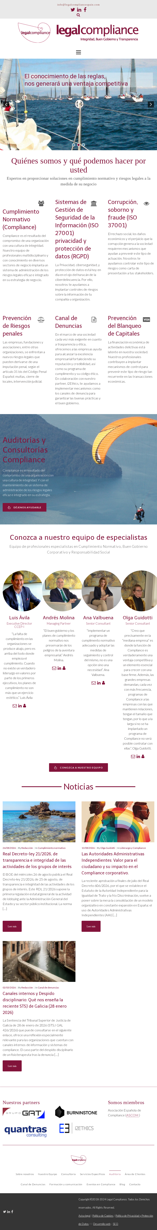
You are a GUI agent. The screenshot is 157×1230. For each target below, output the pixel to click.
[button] (6, 104)
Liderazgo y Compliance (133, 847)
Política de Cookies (102, 1215)
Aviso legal (84, 1215)
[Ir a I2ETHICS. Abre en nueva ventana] (76, 1128)
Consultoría (68, 1174)
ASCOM (132, 1115)
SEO (115, 1224)
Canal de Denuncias (33, 1184)
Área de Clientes (135, 1174)
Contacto (134, 1184)
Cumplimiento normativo (51, 847)
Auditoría (115, 1174)
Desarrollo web (101, 1224)
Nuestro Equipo (47, 1174)
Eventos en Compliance (101, 1184)
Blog (122, 1184)
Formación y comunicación (65, 1184)
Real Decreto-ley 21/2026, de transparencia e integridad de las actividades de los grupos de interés (37, 860)
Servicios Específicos (92, 1174)
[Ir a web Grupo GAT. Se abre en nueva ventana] (24, 1113)
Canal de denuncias (48, 987)
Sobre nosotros (25, 1174)
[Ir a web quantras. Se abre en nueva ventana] (26, 1130)
